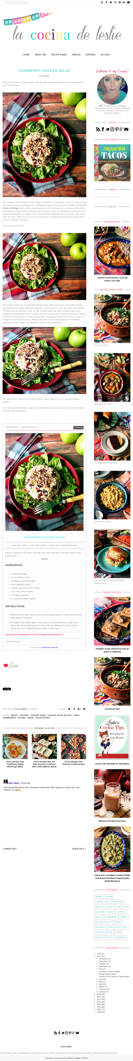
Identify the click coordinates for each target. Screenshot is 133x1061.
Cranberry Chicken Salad (109, 971)
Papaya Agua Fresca (107, 974)
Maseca (118, 922)
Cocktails (121, 912)
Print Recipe (78, 427)
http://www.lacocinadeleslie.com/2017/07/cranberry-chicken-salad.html (34, 635)
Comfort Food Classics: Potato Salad (114, 976)
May (101, 982)
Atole (118, 932)
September (103, 966)
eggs (97, 922)
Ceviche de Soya (112, 709)
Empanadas (121, 937)
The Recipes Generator (49, 647)
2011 (99, 1007)
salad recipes (42, 717)
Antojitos (107, 922)
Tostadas (99, 932)
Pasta (109, 932)
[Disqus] (44, 810)
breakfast (100, 907)
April (101, 984)
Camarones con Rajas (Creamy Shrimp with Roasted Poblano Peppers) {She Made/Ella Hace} (112, 878)
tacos (110, 907)
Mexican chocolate (118, 927)
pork (118, 907)
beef (112, 912)
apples (14, 715)
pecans (22, 717)
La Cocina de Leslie (59, 1058)
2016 (99, 994)
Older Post (78, 848)
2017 (99, 956)
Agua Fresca (101, 912)
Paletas (109, 937)
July (100, 969)
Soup (126, 907)
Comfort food (102, 902)
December (103, 959)
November (103, 961)
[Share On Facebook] (74, 709)
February (103, 989)
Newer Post (11, 848)
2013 (99, 1002)
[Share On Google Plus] (79, 709)
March (101, 987)
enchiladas (100, 927)
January (102, 992)
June (101, 979)
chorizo (123, 917)
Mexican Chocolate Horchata (112, 821)
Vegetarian (117, 902)
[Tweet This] (69, 709)
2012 (99, 1004)
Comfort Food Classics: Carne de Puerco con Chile (112, 279)
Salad (30, 717)
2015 (99, 997)
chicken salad (38, 715)
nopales (99, 937)
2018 (99, 954)
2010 (99, 1009)
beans (98, 917)
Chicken (24, 715)
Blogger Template (81, 1058)
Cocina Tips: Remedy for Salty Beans (112, 763)
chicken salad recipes (60, 715)
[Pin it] (84, 709)
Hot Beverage (110, 917)
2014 (99, 999)
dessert (98, 897)
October (102, 964)
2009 (99, 1012)
